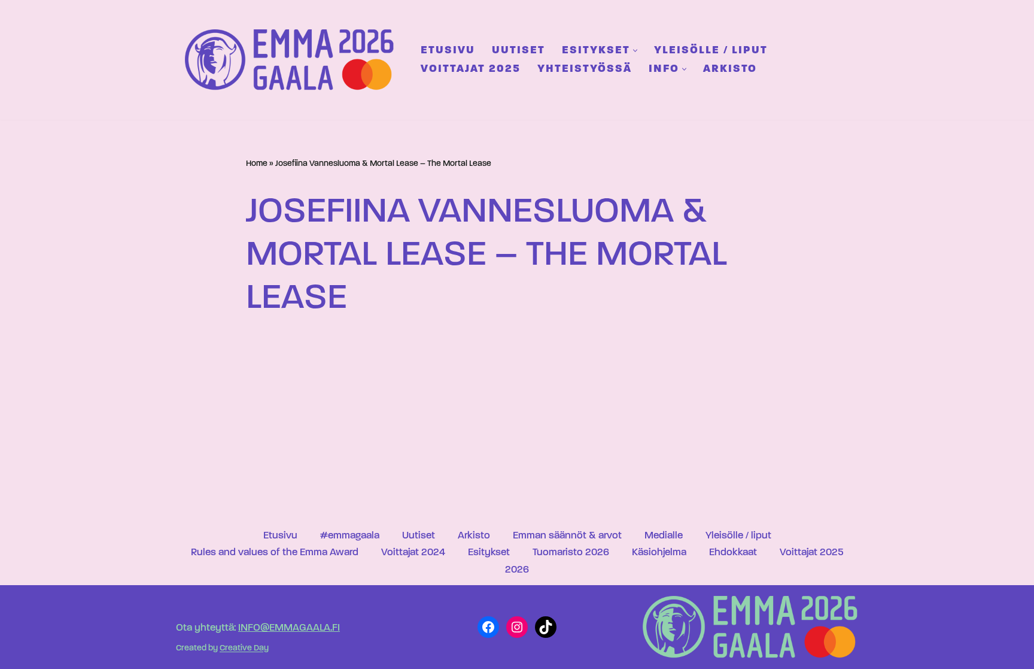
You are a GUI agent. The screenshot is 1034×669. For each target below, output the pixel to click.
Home (256, 163)
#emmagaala (349, 536)
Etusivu (448, 50)
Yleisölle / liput (711, 50)
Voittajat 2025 (471, 69)
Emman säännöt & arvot (567, 536)
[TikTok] (545, 627)
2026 (517, 570)
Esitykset (489, 552)
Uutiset (518, 50)
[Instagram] (517, 627)
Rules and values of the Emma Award (274, 552)
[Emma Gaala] (292, 59)
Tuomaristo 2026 (571, 552)
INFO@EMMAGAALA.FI (289, 628)
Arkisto (730, 69)
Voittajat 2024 (413, 552)
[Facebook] (488, 627)
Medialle (663, 536)
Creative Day (244, 648)
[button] (635, 51)
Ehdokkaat (733, 552)
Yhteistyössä (584, 69)
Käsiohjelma (659, 552)
